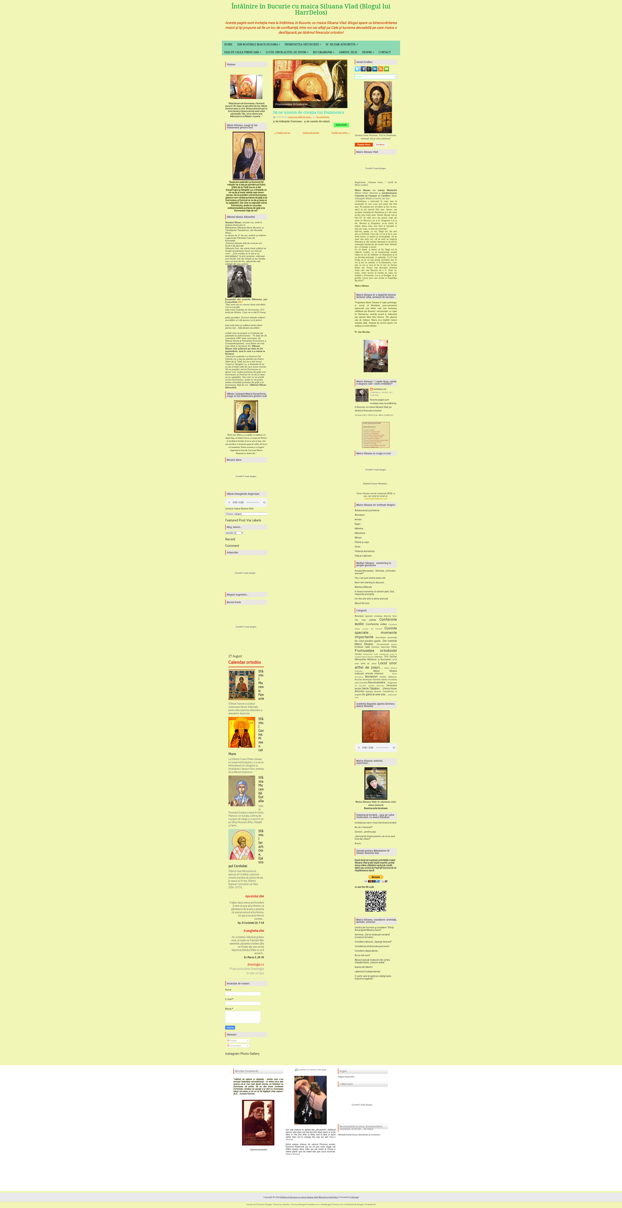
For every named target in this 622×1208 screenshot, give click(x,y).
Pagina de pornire (311, 133)
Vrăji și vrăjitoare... (364, 555)
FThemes (260, 1204)
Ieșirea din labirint (364, 967)
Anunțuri (359, 616)
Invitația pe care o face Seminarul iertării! (375, 822)
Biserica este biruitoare (376, 808)
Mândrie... (360, 528)
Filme (394, 647)
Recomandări (323, 52)
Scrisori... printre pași (365, 831)
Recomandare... (377, 682)
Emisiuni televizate (381, 647)
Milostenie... (361, 533)
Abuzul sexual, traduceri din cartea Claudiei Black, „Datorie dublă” (372, 961)
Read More (341, 125)
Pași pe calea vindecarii (242, 52)
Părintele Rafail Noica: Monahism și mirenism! (359, 1134)
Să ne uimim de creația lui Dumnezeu (308, 112)
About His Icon (362, 603)
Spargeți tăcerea (373, 691)
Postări (233, 1040)
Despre (368, 52)
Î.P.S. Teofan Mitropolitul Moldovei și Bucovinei (376, 658)
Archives (380, 145)
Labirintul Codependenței (367, 971)
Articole (387, 616)
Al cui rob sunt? (362, 955)
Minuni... (359, 537)
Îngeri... (358, 524)
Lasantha (285, 1204)
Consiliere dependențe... (367, 950)
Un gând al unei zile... (374, 694)
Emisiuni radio (362, 647)
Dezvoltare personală (386, 637)
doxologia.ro (256, 964)
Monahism (371, 676)
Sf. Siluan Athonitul (342, 44)
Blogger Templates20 (366, 1204)
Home (228, 44)
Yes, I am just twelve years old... (371, 578)
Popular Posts (363, 145)
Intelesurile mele (370, 654)
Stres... (358, 546)
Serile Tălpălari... (372, 688)
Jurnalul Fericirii (246, 1094)
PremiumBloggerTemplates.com (305, 1204)
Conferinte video (376, 624)
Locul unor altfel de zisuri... (294, 104)
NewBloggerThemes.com (332, 1204)
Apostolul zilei (254, 896)
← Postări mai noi (282, 133)
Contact (385, 52)
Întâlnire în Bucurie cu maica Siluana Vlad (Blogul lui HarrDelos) (311, 9)
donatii (394, 644)
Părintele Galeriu (380, 679)
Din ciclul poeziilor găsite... (368, 641)
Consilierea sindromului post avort (372, 946)
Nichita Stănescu (388, 677)
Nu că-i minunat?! (363, 827)
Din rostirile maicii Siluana (258, 44)
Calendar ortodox (244, 662)
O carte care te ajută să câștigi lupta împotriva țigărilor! (373, 977)
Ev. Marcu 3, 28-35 (254, 957)
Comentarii (235, 1045)
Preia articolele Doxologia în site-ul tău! (247, 970)
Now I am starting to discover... (370, 582)
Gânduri (358, 654)
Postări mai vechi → (340, 133)
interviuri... (379, 657)
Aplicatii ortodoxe (373, 616)
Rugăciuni (392, 682)
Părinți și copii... (362, 542)
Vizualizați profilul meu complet (374, 415)
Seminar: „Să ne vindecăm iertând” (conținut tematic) (372, 935)
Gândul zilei (348, 52)
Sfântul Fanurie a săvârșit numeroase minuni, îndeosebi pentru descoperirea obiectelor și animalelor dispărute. (245, 708)
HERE (390, 493)
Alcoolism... (360, 515)
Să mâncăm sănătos (365, 686)
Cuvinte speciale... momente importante (376, 632)
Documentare (383, 644)
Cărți (364, 620)
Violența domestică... (365, 551)
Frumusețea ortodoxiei (303, 44)
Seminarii (380, 686)
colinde (372, 620)
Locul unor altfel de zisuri (287, 52)
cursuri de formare (372, 629)
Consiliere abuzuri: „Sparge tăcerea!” (373, 941)
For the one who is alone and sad (371, 598)
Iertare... (359, 519)
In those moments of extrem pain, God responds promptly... (374, 592)
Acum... (358, 843)
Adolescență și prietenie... (368, 510)
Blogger (355, 1197)
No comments (323, 117)
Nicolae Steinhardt (363, 679)
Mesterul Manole (363, 587)
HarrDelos (379, 389)
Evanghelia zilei (254, 930)
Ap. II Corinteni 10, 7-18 (251, 922)
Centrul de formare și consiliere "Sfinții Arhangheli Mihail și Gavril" (374, 928)
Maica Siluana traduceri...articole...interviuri (376, 672)
